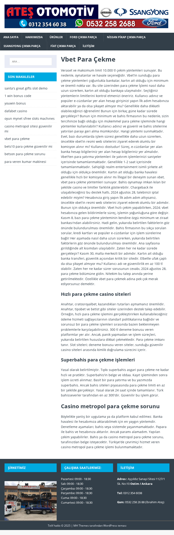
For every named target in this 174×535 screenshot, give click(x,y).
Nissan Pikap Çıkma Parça (126, 37)
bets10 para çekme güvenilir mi (28, 146)
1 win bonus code (18, 96)
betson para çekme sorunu (25, 154)
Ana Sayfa (10, 37)
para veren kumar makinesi (25, 161)
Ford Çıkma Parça (83, 37)
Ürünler (56, 37)
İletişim (88, 46)
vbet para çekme (17, 139)
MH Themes (81, 526)
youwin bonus (15, 103)
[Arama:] (30, 61)
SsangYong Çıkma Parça (22, 46)
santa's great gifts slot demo (26, 88)
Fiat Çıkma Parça (63, 46)
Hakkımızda (34, 37)
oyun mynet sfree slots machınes (30, 118)
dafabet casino (16, 111)
